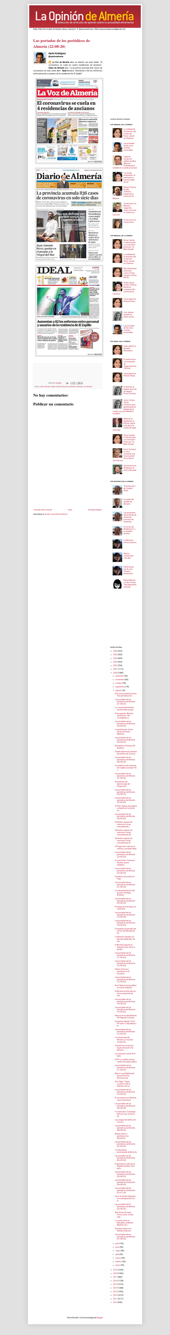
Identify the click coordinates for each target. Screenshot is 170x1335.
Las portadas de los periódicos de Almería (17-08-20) (125, 955)
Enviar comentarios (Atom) (56, 514)
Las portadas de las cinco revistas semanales (129, 146)
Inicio (70, 510)
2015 (115, 1284)
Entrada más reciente (43, 510)
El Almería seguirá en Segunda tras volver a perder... (125, 947)
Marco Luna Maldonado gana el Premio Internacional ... (125, 1075)
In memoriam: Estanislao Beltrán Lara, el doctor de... (125, 1114)
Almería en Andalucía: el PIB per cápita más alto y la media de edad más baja (124, 424)
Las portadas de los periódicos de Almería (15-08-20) (125, 979)
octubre (118, 683)
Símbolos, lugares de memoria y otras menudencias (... (123, 824)
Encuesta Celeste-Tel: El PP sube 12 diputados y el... (125, 1023)
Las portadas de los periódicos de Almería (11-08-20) (125, 1067)
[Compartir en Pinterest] (81, 383)
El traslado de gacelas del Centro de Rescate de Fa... (125, 931)
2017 (115, 1277)
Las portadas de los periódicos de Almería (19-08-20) (125, 914)
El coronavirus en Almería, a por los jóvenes (126, 1099)
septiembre (120, 687)
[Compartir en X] (76, 383)
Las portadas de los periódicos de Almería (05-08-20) (125, 1174)
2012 (115, 1295)
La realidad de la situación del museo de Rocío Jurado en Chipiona (130, 133)
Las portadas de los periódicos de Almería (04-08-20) (125, 1182)
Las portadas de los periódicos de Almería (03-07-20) (125, 1190)
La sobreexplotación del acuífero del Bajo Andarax (125, 892)
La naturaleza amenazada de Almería (126, 1151)
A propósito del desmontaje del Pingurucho (122, 784)
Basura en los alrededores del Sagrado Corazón (126, 1016)
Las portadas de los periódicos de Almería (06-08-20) (125, 1158)
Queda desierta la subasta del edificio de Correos (126, 752)
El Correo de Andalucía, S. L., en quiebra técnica (130, 530)
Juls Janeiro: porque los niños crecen (129, 314)
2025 (115, 654)
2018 (115, 1273)
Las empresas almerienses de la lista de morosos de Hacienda (130, 517)
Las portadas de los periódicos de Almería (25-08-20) (125, 800)
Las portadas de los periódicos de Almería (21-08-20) (125, 884)
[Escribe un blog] (74, 383)
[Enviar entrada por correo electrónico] (67, 383)
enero (118, 1265)
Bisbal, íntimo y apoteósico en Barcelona (122, 1136)
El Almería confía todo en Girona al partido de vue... (125, 993)
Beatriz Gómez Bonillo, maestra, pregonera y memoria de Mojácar (124, 192)
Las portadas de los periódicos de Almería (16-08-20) (125, 963)
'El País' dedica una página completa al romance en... (126, 808)
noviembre (120, 679)
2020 (115, 673)
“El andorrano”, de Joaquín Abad (130, 488)
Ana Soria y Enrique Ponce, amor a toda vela (124, 1214)
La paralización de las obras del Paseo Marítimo (124, 731)
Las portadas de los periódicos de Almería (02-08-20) (125, 1206)
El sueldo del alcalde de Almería (129, 501)
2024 (115, 658)
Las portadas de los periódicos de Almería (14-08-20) (125, 1001)
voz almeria (87, 387)
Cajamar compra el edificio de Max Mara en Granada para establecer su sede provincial (125, 162)
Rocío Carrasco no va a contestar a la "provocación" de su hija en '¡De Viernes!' (124, 455)
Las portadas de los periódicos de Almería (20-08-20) (125, 901)
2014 (115, 1288)
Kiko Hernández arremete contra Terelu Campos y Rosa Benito (130, 272)
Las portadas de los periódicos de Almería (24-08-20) (125, 816)
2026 (115, 651)
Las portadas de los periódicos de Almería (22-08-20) (61, 43)
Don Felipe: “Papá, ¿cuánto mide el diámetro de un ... (123, 1083)
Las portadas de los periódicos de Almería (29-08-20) (125, 740)
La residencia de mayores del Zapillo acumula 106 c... (126, 767)
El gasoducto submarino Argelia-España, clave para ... (125, 1166)
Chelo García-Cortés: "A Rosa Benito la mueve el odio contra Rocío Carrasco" (125, 288)
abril (117, 1254)
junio (117, 1247)
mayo (118, 1251)
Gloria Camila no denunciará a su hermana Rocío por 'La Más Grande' (129, 244)
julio (117, 1243)
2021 (115, 669)
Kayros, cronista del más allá (128, 555)
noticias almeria (62, 387)
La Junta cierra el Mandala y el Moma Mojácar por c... (124, 1222)
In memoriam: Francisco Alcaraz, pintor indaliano (125, 862)
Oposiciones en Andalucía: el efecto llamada (130, 468)
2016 (115, 1281)
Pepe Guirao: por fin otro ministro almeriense (129, 570)
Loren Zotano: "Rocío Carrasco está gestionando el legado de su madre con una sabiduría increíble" (124, 407)
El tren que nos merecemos (130, 221)
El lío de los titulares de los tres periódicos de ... (126, 695)
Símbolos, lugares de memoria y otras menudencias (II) (123, 832)
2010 (115, 1302)
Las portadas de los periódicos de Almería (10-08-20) (125, 1092)
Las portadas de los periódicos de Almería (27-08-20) (125, 776)
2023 (115, 662)
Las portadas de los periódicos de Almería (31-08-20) (125, 701)
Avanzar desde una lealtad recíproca (123, 1230)
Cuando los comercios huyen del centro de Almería (124, 1047)
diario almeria (45, 387)
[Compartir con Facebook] (79, 383)
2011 (115, 1299)
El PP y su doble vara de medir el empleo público (126, 1060)
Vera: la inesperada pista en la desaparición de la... (125, 1198)
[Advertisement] (67, 486)
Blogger (100, 1318)
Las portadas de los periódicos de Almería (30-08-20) (125, 723)
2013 (115, 1291)
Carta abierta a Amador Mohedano (130, 348)
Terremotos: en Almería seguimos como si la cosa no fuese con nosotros (125, 209)
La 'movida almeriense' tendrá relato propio (124, 708)
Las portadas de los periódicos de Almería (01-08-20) (125, 1236)
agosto (118, 690)
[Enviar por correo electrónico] (71, 383)
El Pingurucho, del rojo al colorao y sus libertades (126, 847)
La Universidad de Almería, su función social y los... (124, 1039)
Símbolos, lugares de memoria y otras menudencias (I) (123, 840)
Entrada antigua (95, 510)
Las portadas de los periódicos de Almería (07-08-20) (125, 1144)
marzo (118, 1258)
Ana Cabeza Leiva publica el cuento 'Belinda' (125, 986)
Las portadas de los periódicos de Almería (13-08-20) (125, 1009)
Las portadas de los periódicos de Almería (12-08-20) (125, 1031)
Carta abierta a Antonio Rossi (130, 300)
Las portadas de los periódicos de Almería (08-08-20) (125, 1128)
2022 (115, 665)
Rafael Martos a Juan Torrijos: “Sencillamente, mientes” (130, 583)
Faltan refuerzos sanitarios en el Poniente (122, 971)
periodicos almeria (76, 387)
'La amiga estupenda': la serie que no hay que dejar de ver (129, 177)
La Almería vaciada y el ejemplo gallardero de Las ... (125, 939)
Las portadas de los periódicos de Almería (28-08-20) (125, 759)
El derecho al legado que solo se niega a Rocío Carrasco (130, 390)
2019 (115, 1270)
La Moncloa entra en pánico (130, 541)
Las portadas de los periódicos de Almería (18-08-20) (125, 923)
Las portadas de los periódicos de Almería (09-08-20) (125, 1106)
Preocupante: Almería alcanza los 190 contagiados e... (124, 715)
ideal (53, 387)
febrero (118, 1261)
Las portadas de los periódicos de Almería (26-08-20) (125, 792)
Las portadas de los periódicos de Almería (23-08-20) (125, 854)
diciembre (119, 676)
